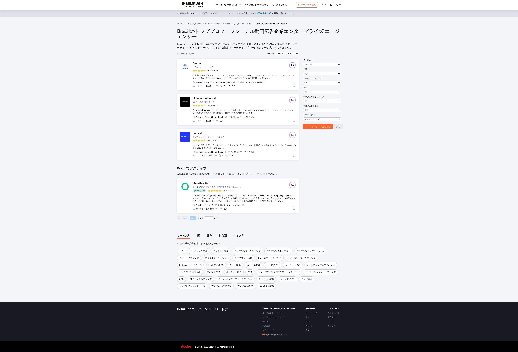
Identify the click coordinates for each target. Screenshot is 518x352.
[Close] (306, 129)
